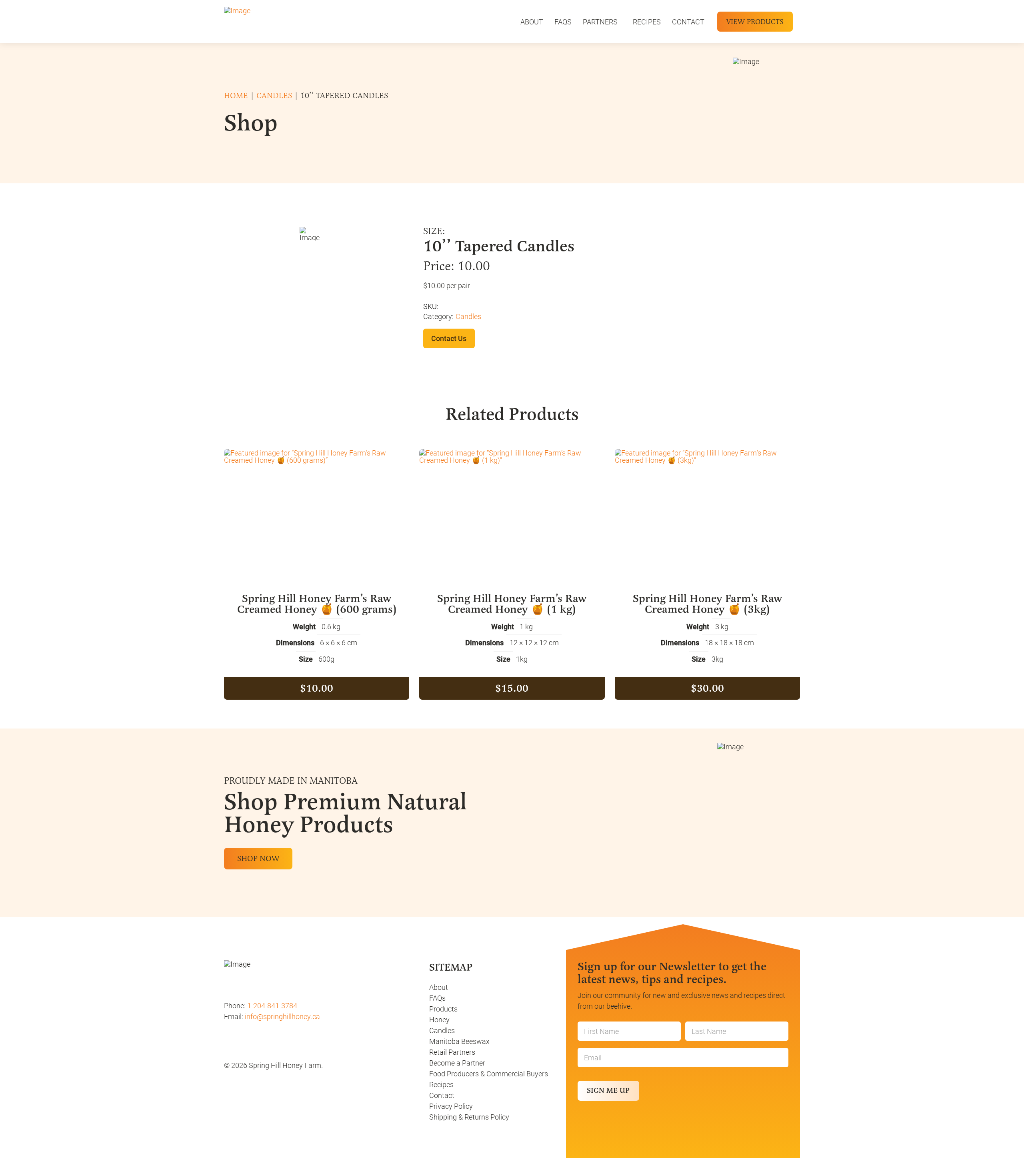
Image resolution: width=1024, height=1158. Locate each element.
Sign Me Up (608, 1090)
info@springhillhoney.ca (282, 1016)
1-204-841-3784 (271, 1005)
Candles (274, 95)
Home (236, 95)
